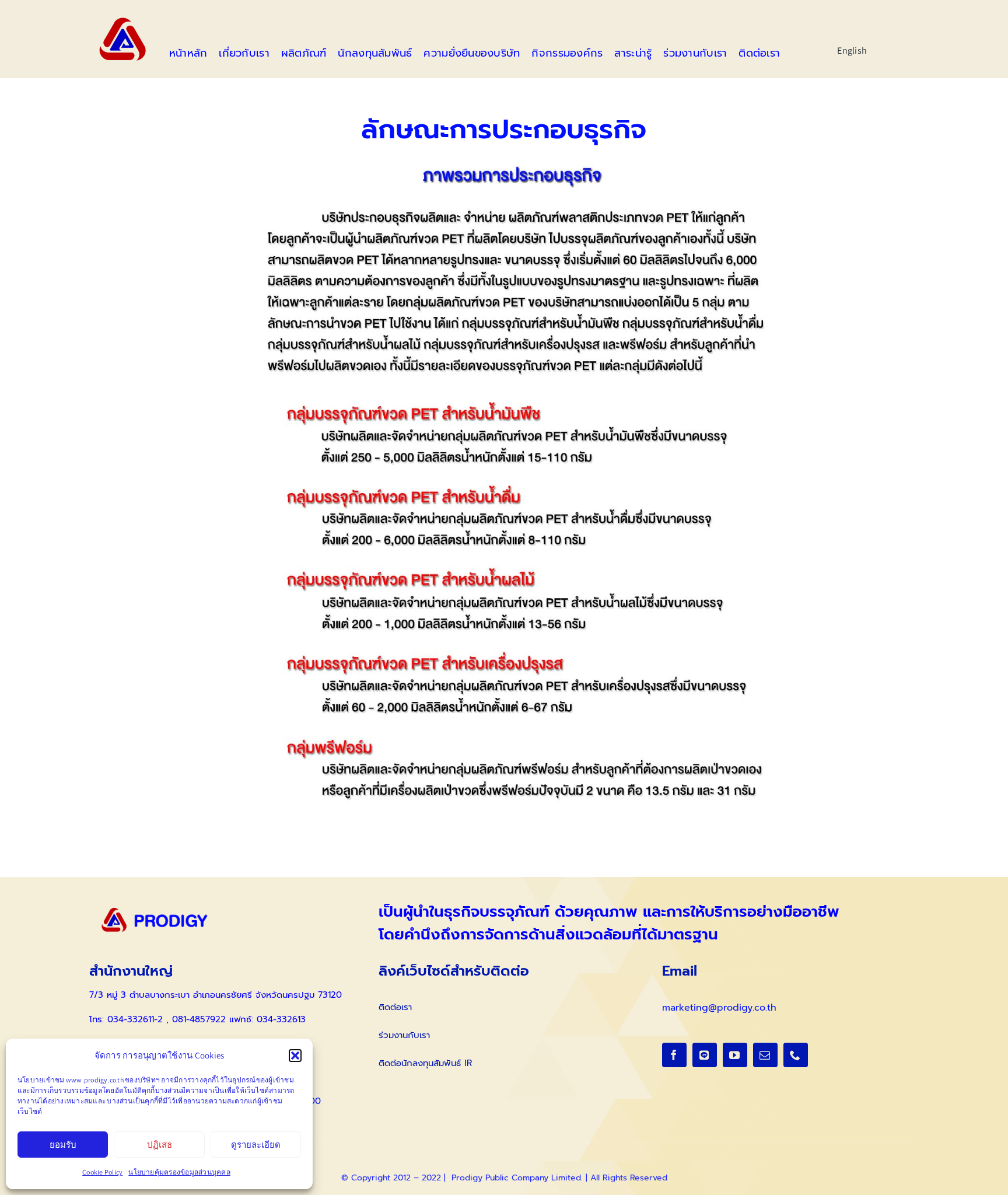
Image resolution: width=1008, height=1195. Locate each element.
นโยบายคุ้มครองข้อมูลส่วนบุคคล (179, 1172)
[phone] (795, 1055)
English (852, 50)
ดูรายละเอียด (256, 1144)
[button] (295, 1055)
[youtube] (735, 1055)
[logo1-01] (122, 20)
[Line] (704, 1055)
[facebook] (674, 1055)
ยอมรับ (63, 1144)
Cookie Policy (102, 1172)
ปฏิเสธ (159, 1144)
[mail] (765, 1055)
